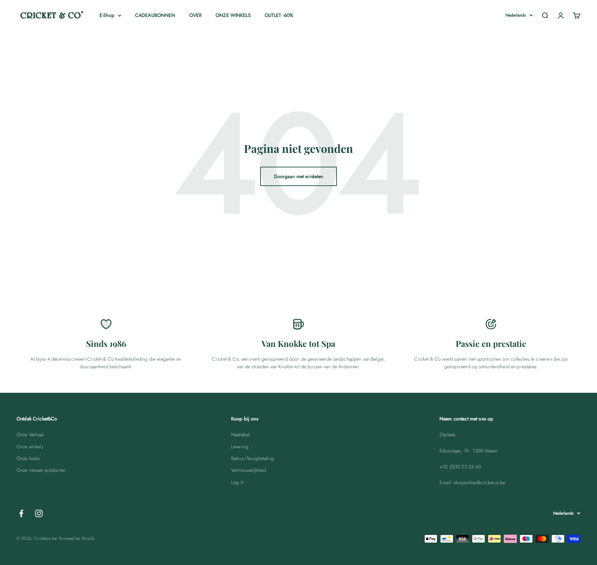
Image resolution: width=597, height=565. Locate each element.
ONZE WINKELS (233, 15)
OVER (195, 15)
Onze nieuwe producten (41, 470)
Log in (237, 482)
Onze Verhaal (30, 434)
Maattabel (240, 434)
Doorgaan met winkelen (298, 176)
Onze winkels (30, 446)
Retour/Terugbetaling (252, 458)
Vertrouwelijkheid (248, 470)
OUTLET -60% (279, 15)
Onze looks (28, 458)
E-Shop (107, 15)
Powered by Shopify (77, 538)
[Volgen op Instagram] (39, 513)
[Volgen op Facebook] (21, 513)
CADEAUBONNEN (155, 15)
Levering (239, 446)
